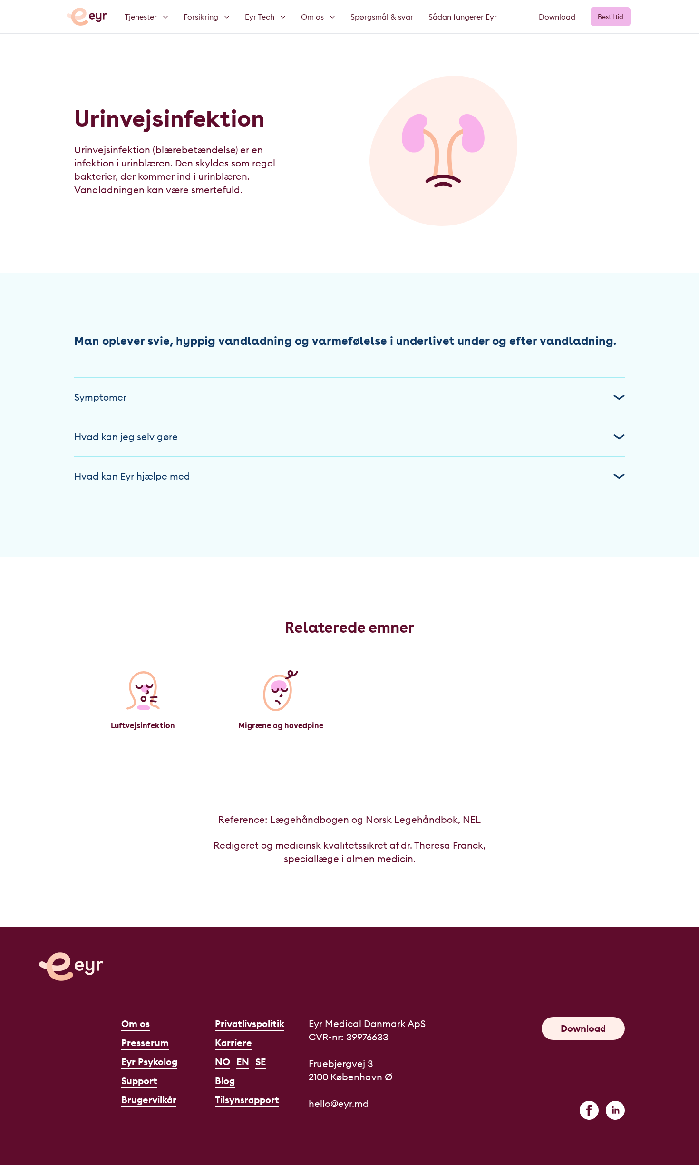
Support (139, 1081)
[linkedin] (615, 1110)
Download (557, 16)
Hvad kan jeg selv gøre (126, 436)
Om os (135, 1023)
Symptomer (100, 397)
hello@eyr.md (339, 1103)
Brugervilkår (148, 1100)
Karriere (233, 1042)
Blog (225, 1081)
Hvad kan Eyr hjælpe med (132, 476)
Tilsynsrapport (247, 1100)
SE (260, 1061)
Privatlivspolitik (249, 1023)
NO (222, 1061)
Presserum (145, 1042)
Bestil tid (610, 16)
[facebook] (589, 1110)
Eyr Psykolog (149, 1061)
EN (242, 1061)
